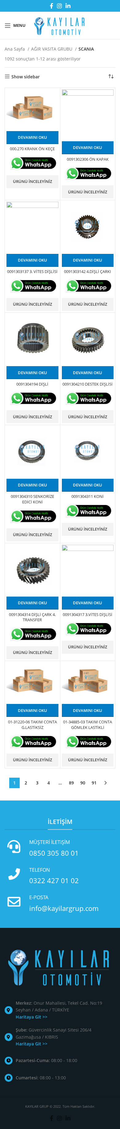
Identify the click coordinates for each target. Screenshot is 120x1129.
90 (82, 783)
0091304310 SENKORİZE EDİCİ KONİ (32, 499)
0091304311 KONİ (87, 496)
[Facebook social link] (51, 5)
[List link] (60, 1010)
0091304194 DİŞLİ (32, 384)
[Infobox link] (60, 848)
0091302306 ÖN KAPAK (88, 159)
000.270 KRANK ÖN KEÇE (32, 148)
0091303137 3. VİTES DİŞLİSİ (32, 271)
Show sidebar (25, 76)
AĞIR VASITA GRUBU (52, 49)
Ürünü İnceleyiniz (32, 181)
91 (94, 783)
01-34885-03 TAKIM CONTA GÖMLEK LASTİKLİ (87, 724)
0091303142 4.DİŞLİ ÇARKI (87, 271)
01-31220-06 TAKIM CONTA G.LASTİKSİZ (32, 724)
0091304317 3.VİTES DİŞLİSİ (87, 614)
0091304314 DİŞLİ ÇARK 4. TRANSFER (32, 617)
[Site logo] (60, 25)
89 (71, 783)
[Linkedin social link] (68, 5)
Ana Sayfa (15, 49)
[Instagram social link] (59, 5)
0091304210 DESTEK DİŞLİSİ (87, 384)
